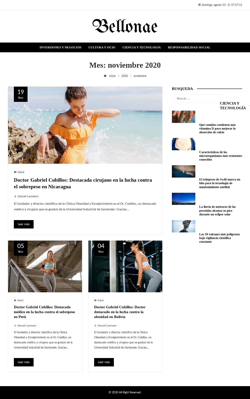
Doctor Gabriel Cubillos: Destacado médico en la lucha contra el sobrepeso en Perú (44, 312)
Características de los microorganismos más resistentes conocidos (220, 155)
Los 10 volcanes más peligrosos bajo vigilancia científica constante (219, 238)
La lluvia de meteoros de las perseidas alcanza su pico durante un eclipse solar (217, 210)
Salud (21, 172)
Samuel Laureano (28, 196)
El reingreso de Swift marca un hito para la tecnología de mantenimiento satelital (219, 183)
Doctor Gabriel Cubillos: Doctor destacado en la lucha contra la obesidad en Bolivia (120, 312)
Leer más (24, 224)
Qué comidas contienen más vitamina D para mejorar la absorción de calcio (217, 128)
